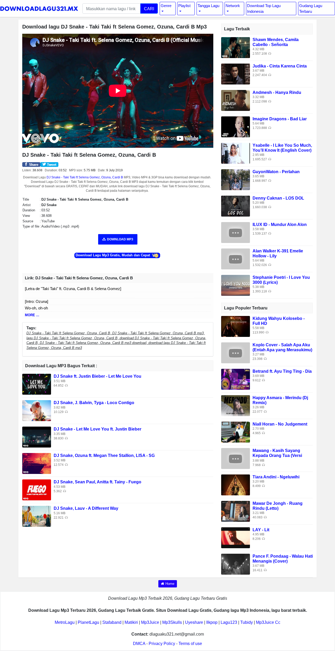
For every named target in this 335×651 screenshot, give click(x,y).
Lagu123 (229, 622)
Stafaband (111, 622)
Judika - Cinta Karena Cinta (280, 66)
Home (169, 584)
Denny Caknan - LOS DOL (278, 198)
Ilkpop (211, 622)
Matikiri (131, 622)
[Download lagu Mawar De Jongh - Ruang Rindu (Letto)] (235, 511)
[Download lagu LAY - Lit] (235, 537)
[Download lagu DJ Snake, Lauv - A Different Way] (36, 516)
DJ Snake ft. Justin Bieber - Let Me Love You (97, 376)
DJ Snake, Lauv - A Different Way (86, 508)
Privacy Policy (162, 643)
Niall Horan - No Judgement (280, 424)
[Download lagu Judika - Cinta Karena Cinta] (235, 74)
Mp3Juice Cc (268, 622)
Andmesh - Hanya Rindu (277, 92)
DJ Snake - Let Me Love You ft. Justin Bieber (97, 429)
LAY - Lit (261, 530)
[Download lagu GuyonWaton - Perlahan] (235, 179)
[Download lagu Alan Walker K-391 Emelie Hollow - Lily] (235, 259)
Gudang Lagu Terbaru (310, 8)
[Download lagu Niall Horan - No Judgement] (235, 432)
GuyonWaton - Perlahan (276, 171)
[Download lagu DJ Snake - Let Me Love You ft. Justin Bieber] (36, 437)
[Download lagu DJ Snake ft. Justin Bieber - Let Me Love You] (36, 384)
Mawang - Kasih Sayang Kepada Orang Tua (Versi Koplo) (277, 455)
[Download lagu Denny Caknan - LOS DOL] (235, 206)
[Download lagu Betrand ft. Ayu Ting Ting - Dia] (235, 379)
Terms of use (190, 643)
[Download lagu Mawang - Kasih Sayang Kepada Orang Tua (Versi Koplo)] (235, 458)
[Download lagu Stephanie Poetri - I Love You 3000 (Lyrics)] (235, 285)
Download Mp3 (120, 239)
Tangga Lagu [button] (208, 5)
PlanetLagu (88, 622)
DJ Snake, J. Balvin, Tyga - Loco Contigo (94, 402)
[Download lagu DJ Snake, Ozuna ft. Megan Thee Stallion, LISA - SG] (36, 463)
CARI (149, 8)
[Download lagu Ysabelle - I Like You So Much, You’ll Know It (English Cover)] (235, 153)
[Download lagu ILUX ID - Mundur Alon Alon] (235, 232)
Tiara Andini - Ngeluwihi (276, 477)
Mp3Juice (150, 622)
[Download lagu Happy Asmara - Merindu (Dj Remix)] (235, 405)
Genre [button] (166, 5)
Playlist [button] (184, 5)
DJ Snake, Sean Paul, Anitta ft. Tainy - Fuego (97, 482)
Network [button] (233, 5)
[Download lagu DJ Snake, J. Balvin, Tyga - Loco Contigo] (36, 410)
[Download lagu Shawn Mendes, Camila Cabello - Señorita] (235, 47)
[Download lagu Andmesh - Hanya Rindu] (235, 100)
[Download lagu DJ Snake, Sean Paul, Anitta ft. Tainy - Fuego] (36, 490)
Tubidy (246, 622)
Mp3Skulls (172, 622)
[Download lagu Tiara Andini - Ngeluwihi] (235, 484)
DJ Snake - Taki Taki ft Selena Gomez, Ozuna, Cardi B (85, 177)
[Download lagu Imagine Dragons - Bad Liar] (235, 126)
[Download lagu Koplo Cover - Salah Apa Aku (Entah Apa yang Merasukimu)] (235, 352)
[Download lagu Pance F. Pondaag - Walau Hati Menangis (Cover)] (235, 564)
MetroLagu (65, 622)
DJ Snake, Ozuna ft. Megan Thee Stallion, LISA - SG (104, 455)
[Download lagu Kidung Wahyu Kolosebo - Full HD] (235, 326)
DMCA (139, 643)
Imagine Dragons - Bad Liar (280, 119)
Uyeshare (194, 622)
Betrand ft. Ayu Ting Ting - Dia (282, 371)
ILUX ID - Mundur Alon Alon (280, 224)
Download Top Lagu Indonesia (264, 8)
